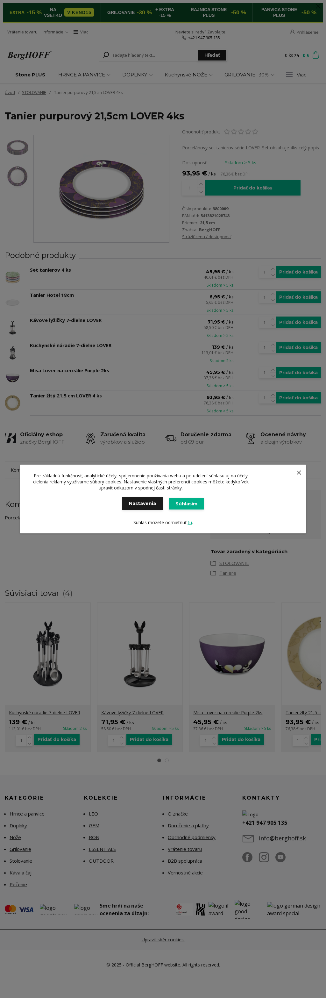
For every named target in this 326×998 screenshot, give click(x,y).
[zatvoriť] (299, 471)
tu (190, 522)
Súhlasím (186, 504)
